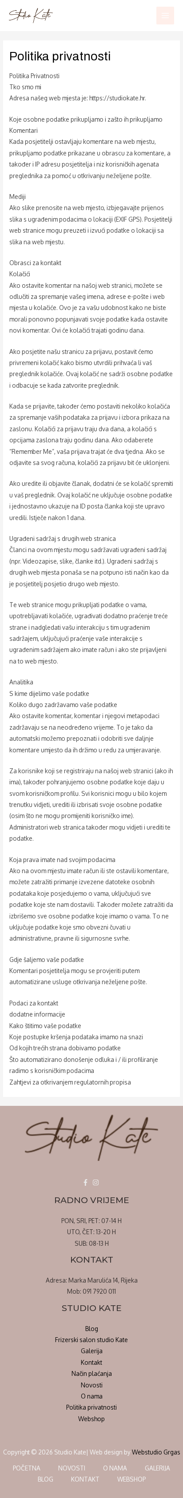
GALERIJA (157, 1468)
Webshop (91, 1419)
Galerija (92, 1351)
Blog (91, 1328)
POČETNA (26, 1468)
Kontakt (91, 1362)
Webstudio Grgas (156, 1452)
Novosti (92, 1385)
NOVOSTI (71, 1468)
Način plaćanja (92, 1373)
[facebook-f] (86, 1182)
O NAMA (115, 1468)
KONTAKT (85, 1479)
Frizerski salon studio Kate (91, 1339)
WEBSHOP (131, 1479)
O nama (92, 1396)
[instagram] (96, 1182)
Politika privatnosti (91, 1407)
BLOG (45, 1479)
